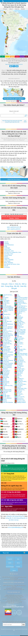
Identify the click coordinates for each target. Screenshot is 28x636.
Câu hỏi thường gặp (14, 592)
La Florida (5, 267)
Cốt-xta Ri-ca (5, 338)
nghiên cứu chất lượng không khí (13, 582)
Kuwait (3, 401)
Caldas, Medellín (7, 259)
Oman (17, 341)
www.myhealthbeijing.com (15, 527)
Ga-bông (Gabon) (6, 364)
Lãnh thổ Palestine (6, 402)
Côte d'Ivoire (5, 350)
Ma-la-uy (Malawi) (21, 309)
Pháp (17, 348)
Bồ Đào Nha (4, 317)
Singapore (18, 364)
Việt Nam (18, 391)
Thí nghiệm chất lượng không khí (14, 588)
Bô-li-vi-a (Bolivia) (6, 327)
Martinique (19, 317)
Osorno (4, 256)
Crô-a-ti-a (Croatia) (6, 352)
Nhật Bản (18, 336)
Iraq (2, 388)
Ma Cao (18, 304)
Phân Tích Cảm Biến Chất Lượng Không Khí (14, 589)
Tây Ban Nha (19, 370)
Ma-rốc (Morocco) (21, 310)
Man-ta (18, 316)
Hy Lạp (3, 384)
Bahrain (3, 322)
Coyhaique (5, 248)
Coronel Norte (6, 255)
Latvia (17, 296)
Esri (10, 54)
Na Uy (17, 328)
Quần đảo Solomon (21, 353)
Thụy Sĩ (18, 374)
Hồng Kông (4, 377)
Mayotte (18, 320)
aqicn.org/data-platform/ (14, 229)
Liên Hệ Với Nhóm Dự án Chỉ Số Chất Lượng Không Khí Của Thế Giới (14, 577)
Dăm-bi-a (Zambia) (6, 355)
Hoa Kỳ (3, 380)
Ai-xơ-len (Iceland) (6, 307)
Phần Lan (18, 346)
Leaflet (1, 54)
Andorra (3, 311)
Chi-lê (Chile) (5, 346)
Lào (17, 295)
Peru (17, 345)
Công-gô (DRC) (5, 349)
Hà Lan (3, 378)
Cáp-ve (3, 345)
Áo (2, 313)
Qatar (17, 352)
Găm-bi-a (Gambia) (6, 363)
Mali (17, 314)
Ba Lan (3, 320)
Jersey (3, 394)
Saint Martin (19, 360)
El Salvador (4, 362)
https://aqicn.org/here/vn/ (14, 78)
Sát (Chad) (18, 363)
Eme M (4, 265)
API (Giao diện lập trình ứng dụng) (14, 601)
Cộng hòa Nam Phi (6, 335)
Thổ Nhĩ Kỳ (19, 371)
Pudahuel (5, 258)
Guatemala (4, 374)
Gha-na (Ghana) (5, 366)
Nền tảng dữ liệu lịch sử (13, 602)
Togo (17, 377)
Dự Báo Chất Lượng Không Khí (14, 597)
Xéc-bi (17, 395)
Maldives (18, 313)
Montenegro (19, 327)
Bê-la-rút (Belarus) (6, 324)
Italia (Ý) (3, 392)
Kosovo (3, 399)
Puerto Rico (19, 350)
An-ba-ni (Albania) (6, 309)
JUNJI (4, 246)
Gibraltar (4, 369)
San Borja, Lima (7, 254)
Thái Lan (18, 376)
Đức (2, 296)
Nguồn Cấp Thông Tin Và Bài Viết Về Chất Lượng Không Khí (14, 586)
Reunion (18, 356)
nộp (23, 624)
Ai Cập (3, 304)
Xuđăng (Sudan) (20, 402)
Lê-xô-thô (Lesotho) (21, 297)
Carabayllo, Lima (7, 251)
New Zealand (19, 334)
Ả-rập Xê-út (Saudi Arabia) (6, 295)
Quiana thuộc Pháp (21, 355)
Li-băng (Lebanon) (21, 299)
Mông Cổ (18, 325)
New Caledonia (20, 332)
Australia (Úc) (5, 314)
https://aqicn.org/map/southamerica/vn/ (14, 64)
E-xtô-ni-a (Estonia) (6, 360)
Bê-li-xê (3, 325)
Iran (2, 387)
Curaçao (3, 353)
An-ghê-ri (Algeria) (6, 310)
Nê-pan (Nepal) (20, 331)
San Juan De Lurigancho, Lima (11, 252)
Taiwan (18, 367)
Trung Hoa (19, 380)
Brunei (3, 329)
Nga (17, 335)
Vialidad (5, 243)
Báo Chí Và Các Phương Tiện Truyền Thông (14, 579)
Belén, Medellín (7, 262)
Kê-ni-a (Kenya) (5, 398)
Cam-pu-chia (5, 342)
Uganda (18, 387)
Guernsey (4, 376)
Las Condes (5, 261)
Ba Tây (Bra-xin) (6, 321)
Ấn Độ (3, 299)
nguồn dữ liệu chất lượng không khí (13, 595)
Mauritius (18, 318)
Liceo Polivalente (7, 245)
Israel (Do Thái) (5, 391)
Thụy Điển (19, 373)
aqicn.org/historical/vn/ (13, 227)
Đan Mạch (4, 297)
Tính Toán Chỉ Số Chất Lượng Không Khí (13, 596)
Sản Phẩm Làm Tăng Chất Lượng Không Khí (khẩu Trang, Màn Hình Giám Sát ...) (14, 599)
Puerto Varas (6, 249)
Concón (4, 242)
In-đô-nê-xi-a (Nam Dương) (6, 386)
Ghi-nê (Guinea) (6, 367)
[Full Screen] (2, 12)
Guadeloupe (4, 373)
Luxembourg (19, 302)
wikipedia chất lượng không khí (15, 516)
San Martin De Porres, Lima (10, 264)
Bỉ (2, 316)
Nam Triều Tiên (20, 329)
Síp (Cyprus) (19, 366)
